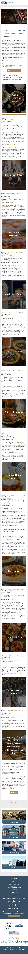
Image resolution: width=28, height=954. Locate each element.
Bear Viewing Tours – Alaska (14, 900)
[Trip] (16, 889)
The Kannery (5, 602)
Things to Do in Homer (14, 70)
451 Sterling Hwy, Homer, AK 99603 (16, 589)
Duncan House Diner (17, 511)
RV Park (14, 868)
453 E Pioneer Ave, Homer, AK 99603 (16, 656)
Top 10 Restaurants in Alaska (11, 144)
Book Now (14, 792)
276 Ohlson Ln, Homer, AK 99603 (15, 252)
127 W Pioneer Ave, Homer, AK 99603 (12, 370)
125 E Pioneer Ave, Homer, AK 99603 (16, 495)
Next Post (14, 805)
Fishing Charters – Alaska (14, 901)
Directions (14, 897)
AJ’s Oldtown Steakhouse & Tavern (11, 133)
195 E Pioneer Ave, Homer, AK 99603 (12, 432)
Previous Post (14, 802)
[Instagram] (14, 889)
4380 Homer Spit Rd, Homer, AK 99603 (13, 711)
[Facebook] (11, 889)
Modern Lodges (14, 837)
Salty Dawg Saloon (7, 725)
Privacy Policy (14, 904)
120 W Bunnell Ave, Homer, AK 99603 (12, 117)
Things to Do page (9, 66)
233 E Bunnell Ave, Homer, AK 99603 (12, 194)
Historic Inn (14, 822)
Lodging (14, 895)
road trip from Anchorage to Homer (13, 154)
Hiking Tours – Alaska (14, 903)
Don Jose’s (14, 386)
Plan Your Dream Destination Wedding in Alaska (14, 898)
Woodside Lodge (14, 852)
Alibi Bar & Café (8, 666)
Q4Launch (22, 949)
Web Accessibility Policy (14, 905)
